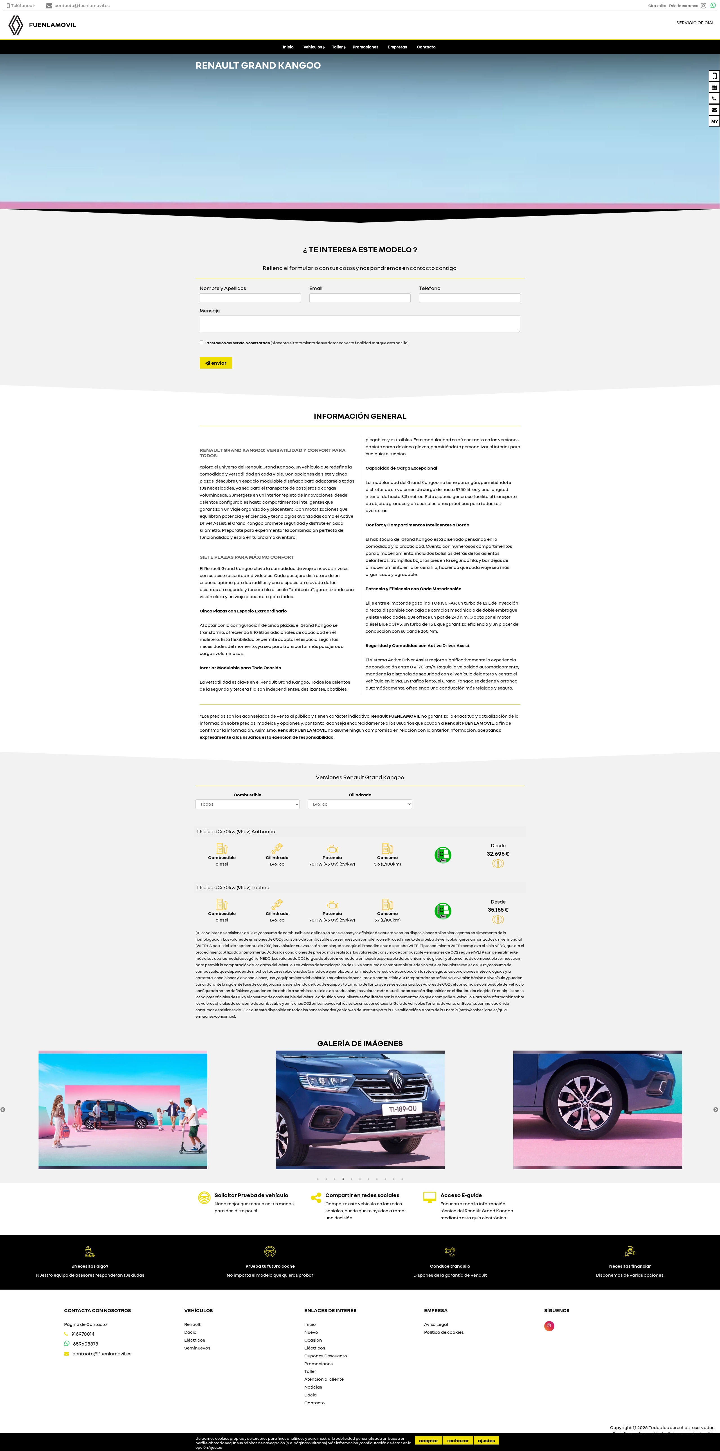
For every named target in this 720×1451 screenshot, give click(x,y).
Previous (3, 1110)
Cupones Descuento (325, 1355)
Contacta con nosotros (97, 1310)
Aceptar (428, 1440)
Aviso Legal (436, 1324)
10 (394, 1179)
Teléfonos (21, 5)
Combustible (247, 794)
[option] (123, 1110)
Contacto (426, 46)
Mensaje (210, 310)
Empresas (397, 46)
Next (716, 1110)
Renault (192, 1324)
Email (315, 288)
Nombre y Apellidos (223, 288)
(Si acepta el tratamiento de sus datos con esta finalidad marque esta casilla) (307, 343)
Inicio (288, 46)
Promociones (365, 46)
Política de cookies (444, 1332)
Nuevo (311, 1332)
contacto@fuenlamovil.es (102, 1354)
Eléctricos (194, 1340)
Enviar (218, 363)
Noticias (313, 1387)
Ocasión (313, 1340)
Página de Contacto (85, 1324)
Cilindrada (360, 794)
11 (402, 1179)
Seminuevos (197, 1348)
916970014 (82, 1334)
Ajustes (486, 1440)
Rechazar (458, 1440)
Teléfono (429, 288)
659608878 (85, 1344)
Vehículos (312, 46)
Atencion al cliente (324, 1379)
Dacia (190, 1332)
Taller (337, 46)
